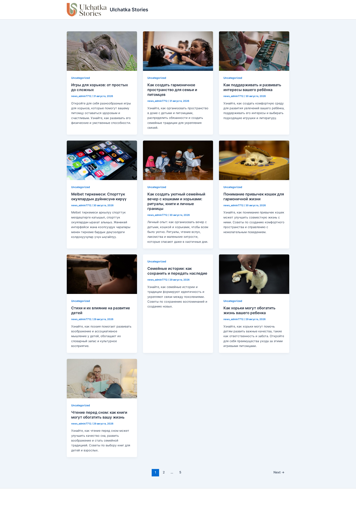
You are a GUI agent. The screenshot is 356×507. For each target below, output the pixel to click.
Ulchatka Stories (129, 9)
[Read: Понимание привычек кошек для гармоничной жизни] (254, 160)
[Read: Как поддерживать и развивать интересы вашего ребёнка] (254, 51)
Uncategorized (80, 77)
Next (278, 472)
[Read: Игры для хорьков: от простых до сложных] (102, 51)
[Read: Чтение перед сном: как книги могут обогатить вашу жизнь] (102, 378)
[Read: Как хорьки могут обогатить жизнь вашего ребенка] (254, 274)
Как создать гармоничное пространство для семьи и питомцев (172, 90)
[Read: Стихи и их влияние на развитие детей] (102, 274)
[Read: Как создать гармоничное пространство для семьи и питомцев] (178, 51)
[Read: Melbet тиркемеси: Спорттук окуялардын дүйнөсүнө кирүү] (102, 160)
